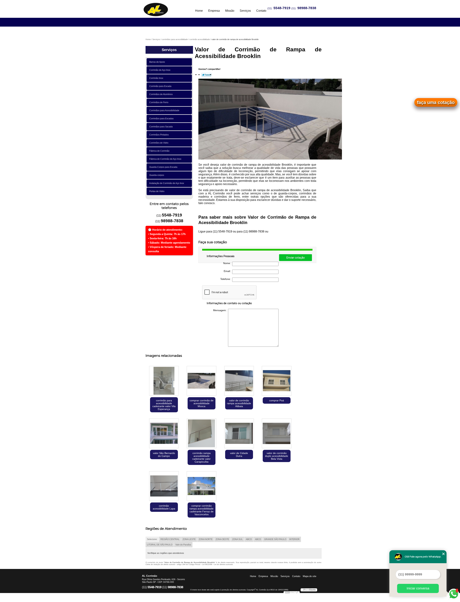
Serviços (245, 10)
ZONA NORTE (206, 539)
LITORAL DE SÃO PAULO (159, 544)
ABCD (249, 539)
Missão (229, 10)
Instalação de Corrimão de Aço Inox (166, 183)
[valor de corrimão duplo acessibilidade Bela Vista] (276, 434)
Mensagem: (220, 310)
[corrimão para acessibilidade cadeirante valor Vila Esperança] (164, 381)
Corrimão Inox (156, 78)
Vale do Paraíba (183, 544)
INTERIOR (294, 539)
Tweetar (206, 75)
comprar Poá (276, 400)
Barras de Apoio (157, 62)
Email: (228, 271)
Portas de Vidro (156, 191)
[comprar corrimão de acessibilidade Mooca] (201, 381)
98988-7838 (306, 8)
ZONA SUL (237, 539)
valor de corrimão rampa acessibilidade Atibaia (239, 403)
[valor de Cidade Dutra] (239, 434)
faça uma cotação (436, 102)
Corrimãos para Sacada (161, 126)
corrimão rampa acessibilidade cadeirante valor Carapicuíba (201, 457)
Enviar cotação (295, 257)
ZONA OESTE (222, 539)
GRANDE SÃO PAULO (275, 539)
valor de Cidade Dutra (239, 454)
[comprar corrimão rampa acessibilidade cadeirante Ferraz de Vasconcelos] (201, 486)
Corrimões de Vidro (158, 143)
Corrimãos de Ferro (158, 102)
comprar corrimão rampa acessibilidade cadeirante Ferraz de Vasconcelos (201, 510)
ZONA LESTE (189, 539)
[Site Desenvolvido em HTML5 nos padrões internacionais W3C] (292, 592)
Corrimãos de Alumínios (161, 94)
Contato (261, 10)
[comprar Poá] (276, 381)
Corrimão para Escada (160, 86)
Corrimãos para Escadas (161, 118)
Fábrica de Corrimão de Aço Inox (165, 159)
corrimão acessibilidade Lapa (164, 507)
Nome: (227, 263)
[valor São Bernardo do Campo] (164, 434)
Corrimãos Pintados (159, 134)
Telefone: (226, 279)
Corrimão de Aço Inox (159, 70)
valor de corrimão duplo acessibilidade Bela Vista (276, 456)
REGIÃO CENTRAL (170, 539)
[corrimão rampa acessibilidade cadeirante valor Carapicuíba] (201, 434)
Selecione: (152, 539)
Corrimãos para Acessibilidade (164, 110)
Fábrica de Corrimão (159, 151)
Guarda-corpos (156, 175)
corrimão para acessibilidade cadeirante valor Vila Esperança (164, 404)
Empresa (214, 10)
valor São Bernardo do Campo (164, 454)
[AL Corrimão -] (162, 7)
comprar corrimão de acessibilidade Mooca (201, 403)
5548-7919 (281, 8)
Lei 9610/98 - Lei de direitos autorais (217, 564)
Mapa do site (309, 576)
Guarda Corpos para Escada (163, 167)
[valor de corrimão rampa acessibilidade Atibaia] (239, 381)
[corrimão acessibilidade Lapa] (164, 486)
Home (199, 10)
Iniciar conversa (418, 588)
